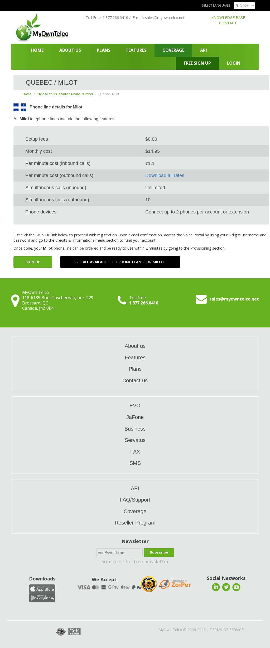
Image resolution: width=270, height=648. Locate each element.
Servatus (135, 440)
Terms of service (227, 629)
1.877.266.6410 (115, 17)
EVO (135, 405)
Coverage (173, 50)
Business (135, 429)
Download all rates (164, 175)
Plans (103, 50)
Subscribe (159, 552)
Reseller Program (135, 523)
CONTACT (228, 22)
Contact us (135, 380)
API (203, 50)
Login (233, 63)
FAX (135, 452)
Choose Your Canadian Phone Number (65, 94)
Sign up (33, 261)
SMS (135, 463)
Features (136, 50)
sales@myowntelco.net (165, 17)
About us (70, 50)
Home (37, 50)
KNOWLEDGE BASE (228, 17)
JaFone (135, 417)
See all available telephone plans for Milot (120, 261)
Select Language (216, 5)
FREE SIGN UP (197, 63)
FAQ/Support (135, 500)
